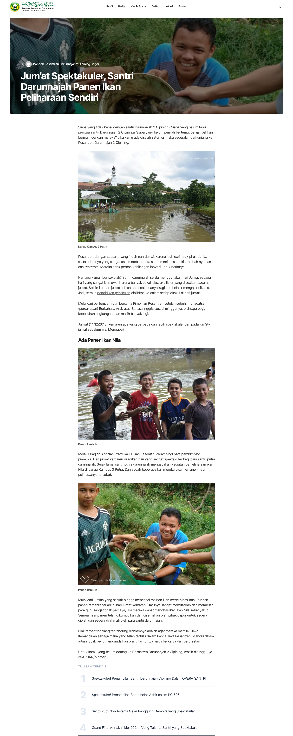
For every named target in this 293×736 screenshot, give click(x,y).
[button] (280, 6)
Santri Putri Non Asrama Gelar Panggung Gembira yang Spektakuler (143, 711)
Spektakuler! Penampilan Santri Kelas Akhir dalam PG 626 (135, 695)
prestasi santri (88, 132)
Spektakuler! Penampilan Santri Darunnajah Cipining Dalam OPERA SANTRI (149, 678)
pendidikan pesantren (113, 293)
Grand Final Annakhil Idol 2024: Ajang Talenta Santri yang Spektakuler (145, 728)
